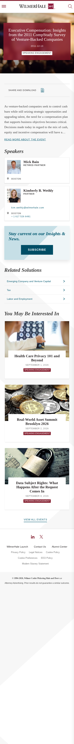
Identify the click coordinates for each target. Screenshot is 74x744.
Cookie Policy (53, 552)
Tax (9, 290)
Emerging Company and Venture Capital (29, 281)
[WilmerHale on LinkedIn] (32, 537)
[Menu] (4, 6)
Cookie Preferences (28, 558)
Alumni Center (59, 546)
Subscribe (37, 249)
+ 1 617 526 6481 (21, 216)
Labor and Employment (19, 298)
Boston (16, 179)
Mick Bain (31, 162)
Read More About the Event (25, 139)
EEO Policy (47, 558)
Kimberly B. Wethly (38, 190)
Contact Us (40, 546)
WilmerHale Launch (17, 546)
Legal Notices (36, 552)
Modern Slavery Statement (35, 564)
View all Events (35, 519)
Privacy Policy (18, 552)
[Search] (70, 6)
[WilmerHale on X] (41, 537)
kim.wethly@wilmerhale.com (27, 207)
